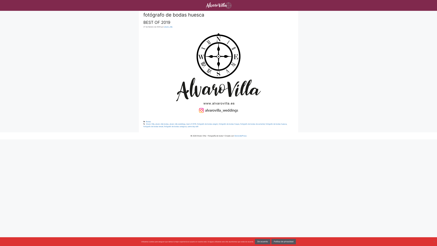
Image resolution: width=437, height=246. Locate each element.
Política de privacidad (283, 241)
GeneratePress (240, 136)
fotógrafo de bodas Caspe (229, 124)
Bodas (148, 122)
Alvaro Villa (150, 124)
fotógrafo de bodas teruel (153, 126)
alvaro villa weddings (177, 124)
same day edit (193, 126)
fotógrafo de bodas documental (252, 124)
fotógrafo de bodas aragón (207, 124)
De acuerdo (262, 241)
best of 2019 (191, 124)
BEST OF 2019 (156, 22)
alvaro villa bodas (162, 124)
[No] (434, 241)
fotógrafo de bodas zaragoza (175, 126)
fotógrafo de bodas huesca (276, 124)
